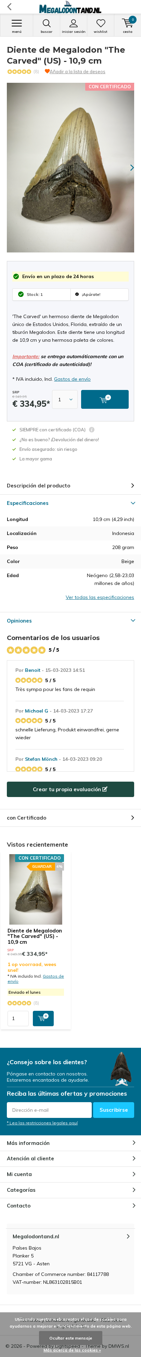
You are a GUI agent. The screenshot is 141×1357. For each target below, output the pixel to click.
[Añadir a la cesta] (43, 1018)
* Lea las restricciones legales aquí (42, 1122)
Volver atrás (9, 7)
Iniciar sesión (74, 31)
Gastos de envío (72, 379)
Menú (17, 31)
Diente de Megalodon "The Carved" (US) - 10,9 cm (35, 936)
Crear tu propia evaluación (67, 789)
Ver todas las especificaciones (100, 597)
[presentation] (127, 167)
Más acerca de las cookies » (72, 1350)
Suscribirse (114, 1110)
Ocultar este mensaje (70, 1338)
